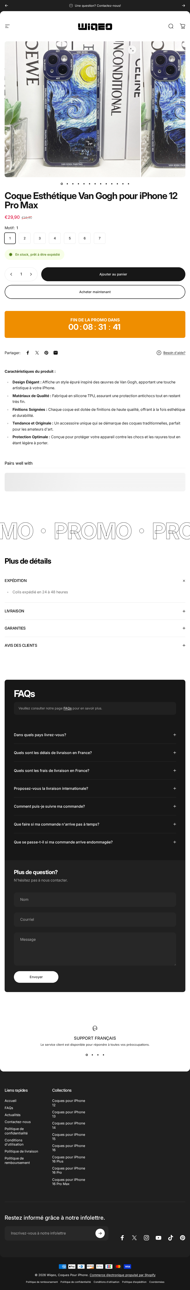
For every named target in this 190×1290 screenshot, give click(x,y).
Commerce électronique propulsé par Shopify (122, 1275)
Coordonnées (156, 1281)
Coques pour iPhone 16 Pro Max (68, 1182)
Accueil (10, 1101)
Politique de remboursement (17, 1160)
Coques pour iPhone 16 (68, 1148)
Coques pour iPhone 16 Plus (68, 1159)
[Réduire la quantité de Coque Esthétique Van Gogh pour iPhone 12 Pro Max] (10, 274)
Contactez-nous (18, 1122)
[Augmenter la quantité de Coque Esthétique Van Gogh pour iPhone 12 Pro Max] (32, 274)
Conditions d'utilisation (14, 1142)
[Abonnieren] (100, 1233)
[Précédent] (6, 5)
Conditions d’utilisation (106, 1281)
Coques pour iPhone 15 (68, 1137)
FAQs (67, 708)
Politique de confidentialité (16, 1131)
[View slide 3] (98, 1055)
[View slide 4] (103, 1055)
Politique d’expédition (134, 1281)
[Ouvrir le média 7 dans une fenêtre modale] (131, 49)
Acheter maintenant (95, 292)
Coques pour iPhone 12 (68, 1103)
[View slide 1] (86, 1055)
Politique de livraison (21, 1151)
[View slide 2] (92, 1055)
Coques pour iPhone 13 (68, 1114)
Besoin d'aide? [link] (174, 353)
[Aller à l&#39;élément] (61, 183)
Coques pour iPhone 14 (68, 1125)
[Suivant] (183, 5)
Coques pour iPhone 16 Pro (68, 1170)
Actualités (13, 1115)
